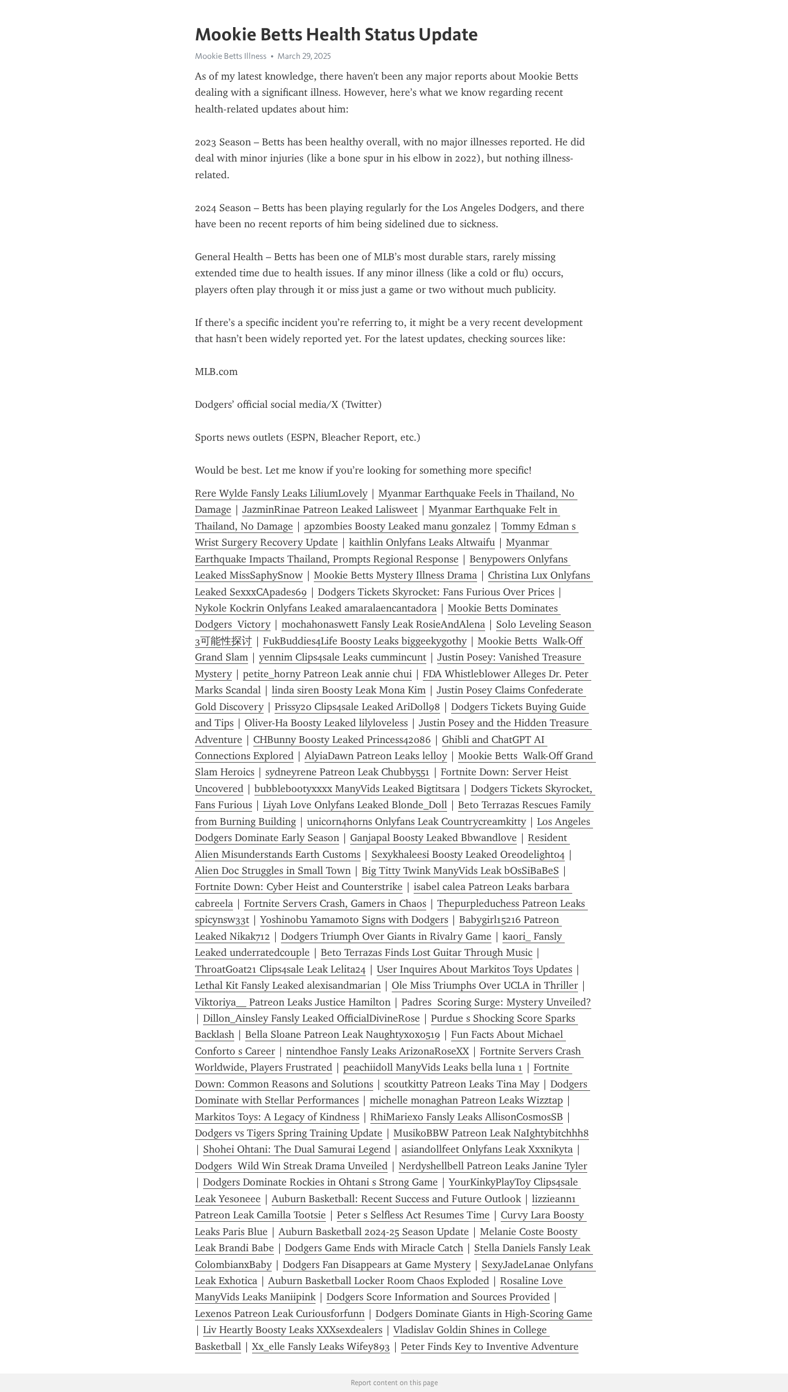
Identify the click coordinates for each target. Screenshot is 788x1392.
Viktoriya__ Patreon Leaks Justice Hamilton (293, 1002)
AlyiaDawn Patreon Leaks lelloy (376, 755)
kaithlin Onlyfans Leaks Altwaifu (422, 542)
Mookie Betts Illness (231, 56)
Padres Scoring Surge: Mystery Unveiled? (496, 1002)
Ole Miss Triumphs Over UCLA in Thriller (485, 985)
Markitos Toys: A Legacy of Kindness (277, 1116)
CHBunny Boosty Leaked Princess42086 (342, 739)
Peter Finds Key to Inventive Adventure (490, 1346)
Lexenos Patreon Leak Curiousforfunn (280, 1313)
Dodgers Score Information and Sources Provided (438, 1296)
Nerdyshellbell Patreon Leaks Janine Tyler (493, 1166)
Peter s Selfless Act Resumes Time (413, 1215)
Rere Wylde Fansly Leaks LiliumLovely (281, 493)
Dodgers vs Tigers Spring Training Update (288, 1133)
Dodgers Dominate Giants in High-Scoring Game (484, 1313)
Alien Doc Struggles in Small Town (273, 870)
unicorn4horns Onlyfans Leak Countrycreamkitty (416, 821)
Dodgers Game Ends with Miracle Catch (374, 1247)
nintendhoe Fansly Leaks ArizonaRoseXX (377, 1051)
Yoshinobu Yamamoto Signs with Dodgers (354, 919)
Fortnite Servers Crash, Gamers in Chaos (335, 903)
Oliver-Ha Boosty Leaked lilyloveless (326, 722)
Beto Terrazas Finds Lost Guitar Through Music (426, 952)
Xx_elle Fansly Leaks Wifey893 (321, 1346)
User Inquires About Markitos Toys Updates (474, 969)
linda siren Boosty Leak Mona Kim (349, 690)
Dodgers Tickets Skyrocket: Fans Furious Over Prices (436, 592)
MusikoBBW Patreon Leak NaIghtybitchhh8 (491, 1133)
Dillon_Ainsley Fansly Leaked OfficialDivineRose (311, 1018)
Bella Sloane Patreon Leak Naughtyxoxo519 (342, 1034)
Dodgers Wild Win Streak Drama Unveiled (291, 1166)
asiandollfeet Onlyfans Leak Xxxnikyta (487, 1149)
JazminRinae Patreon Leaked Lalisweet (330, 509)
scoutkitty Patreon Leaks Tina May (461, 1084)
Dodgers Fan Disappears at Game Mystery (377, 1264)
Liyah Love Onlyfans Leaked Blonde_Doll (355, 804)
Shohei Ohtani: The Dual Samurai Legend (297, 1149)
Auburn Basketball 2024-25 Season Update (374, 1231)
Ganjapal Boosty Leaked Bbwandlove (433, 837)
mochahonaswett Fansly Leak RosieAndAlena (383, 624)
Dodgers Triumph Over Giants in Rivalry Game (386, 936)
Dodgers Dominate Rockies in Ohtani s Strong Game (320, 1182)
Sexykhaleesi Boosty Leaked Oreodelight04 (468, 854)
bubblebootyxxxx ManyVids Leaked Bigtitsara (357, 788)
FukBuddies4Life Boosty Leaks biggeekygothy (365, 641)
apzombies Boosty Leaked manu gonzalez (397, 526)
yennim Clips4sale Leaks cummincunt (342, 657)
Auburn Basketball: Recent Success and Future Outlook (396, 1198)
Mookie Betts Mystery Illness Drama (395, 575)
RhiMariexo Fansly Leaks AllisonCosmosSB (466, 1116)
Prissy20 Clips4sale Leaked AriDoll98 (357, 706)
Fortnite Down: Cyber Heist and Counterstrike (299, 886)
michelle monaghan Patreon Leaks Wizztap (466, 1100)
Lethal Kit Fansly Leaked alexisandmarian (288, 985)
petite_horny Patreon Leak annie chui (327, 673)
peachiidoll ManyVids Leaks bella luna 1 (433, 1067)
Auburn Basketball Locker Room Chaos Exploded (378, 1280)
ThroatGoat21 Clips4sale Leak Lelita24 (280, 969)
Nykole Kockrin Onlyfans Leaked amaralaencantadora (316, 608)
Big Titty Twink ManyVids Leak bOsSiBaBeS (460, 870)
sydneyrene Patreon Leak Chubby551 (347, 772)
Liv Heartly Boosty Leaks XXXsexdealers (292, 1329)
